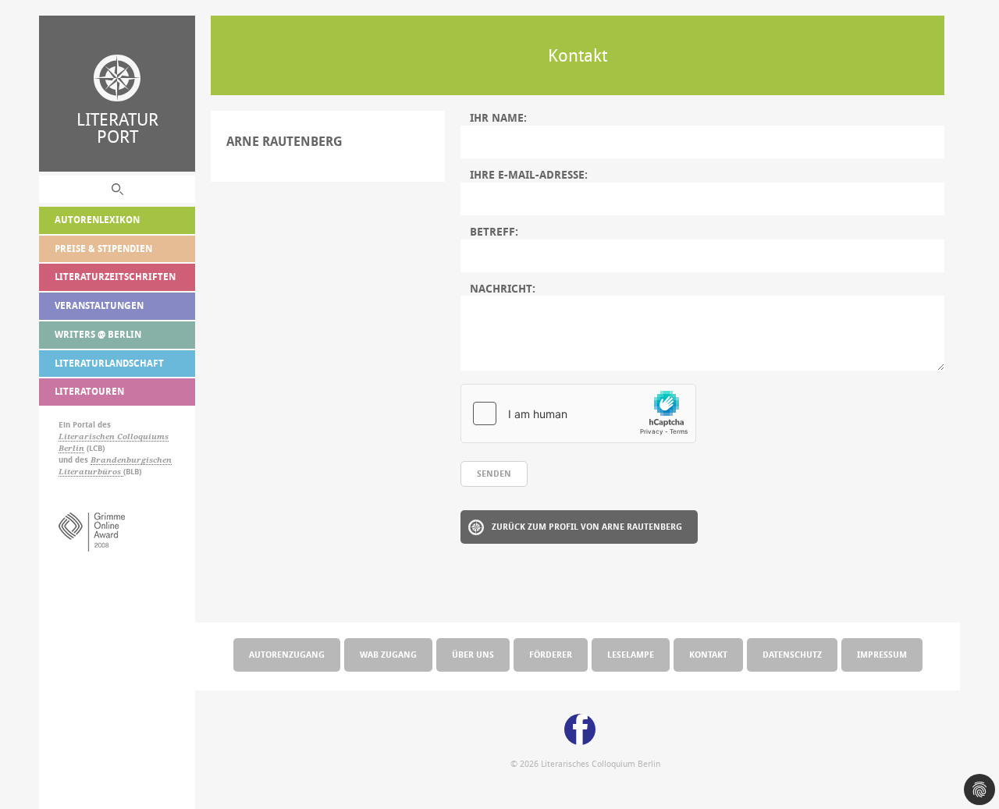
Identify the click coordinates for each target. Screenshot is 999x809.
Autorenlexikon (97, 219)
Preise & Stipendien (103, 248)
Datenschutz (792, 654)
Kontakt (708, 654)
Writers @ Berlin (98, 334)
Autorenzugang (287, 654)
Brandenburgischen (131, 460)
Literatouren (89, 391)
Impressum (882, 654)
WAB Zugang (388, 654)
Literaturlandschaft (109, 363)
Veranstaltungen (99, 305)
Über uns (473, 654)
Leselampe (630, 654)
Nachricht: (502, 288)
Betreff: (494, 232)
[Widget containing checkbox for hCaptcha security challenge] (578, 413)
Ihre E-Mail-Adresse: (529, 175)
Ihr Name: (498, 118)
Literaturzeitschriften (115, 276)
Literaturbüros (91, 471)
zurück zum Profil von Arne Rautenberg (587, 526)
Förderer (550, 654)
